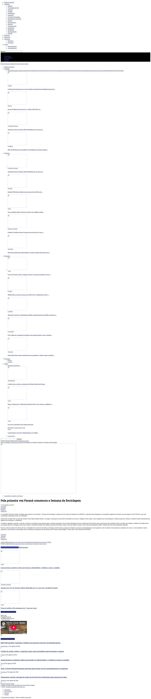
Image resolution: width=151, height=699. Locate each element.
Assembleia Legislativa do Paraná (13, 442)
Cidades (7, 4)
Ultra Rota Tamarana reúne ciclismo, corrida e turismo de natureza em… (29, 252)
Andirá (10, 10)
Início (2, 442)
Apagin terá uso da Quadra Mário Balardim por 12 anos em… (26, 129)
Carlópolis (11, 13)
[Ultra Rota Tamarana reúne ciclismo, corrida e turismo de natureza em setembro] (17, 247)
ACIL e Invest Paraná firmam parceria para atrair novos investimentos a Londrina (34, 668)
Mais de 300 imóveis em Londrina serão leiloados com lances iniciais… (28, 149)
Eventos (10, 291)
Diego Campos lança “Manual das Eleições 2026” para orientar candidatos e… (30, 404)
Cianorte (11, 15)
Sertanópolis (12, 32)
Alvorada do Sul (13, 8)
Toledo (10, 33)
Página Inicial (9, 2)
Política (7, 35)
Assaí (9, 208)
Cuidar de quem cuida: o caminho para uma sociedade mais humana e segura (32, 651)
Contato (6, 61)
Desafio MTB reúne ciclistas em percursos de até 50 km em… (25, 192)
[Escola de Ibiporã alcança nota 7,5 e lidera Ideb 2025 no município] (17, 104)
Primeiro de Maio (12, 229)
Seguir (9, 617)
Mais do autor (23, 547)
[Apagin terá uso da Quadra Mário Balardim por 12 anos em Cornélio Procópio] (17, 124)
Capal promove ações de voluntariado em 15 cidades (23, 432)
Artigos (3, 655)
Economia (3, 672)
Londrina (11, 28)
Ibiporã (10, 24)
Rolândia (11, 30)
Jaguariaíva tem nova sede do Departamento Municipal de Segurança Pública (30, 542)
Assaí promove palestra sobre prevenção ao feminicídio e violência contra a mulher (30, 568)
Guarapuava (12, 22)
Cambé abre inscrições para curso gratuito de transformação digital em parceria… (31, 89)
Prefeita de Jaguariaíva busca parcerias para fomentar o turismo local (27, 544)
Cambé (10, 11)
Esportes (7, 37)
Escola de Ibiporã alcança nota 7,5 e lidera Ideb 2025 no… (24, 109)
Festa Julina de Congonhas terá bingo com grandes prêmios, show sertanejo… (30, 335)
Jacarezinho (12, 26)
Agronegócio (12, 46)
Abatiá (10, 6)
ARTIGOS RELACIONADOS (10, 547)
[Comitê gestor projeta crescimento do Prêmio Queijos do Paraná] (17, 379)
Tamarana (10, 249)
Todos (10, 70)
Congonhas (11, 331)
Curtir (5, 615)
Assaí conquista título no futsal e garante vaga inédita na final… (26, 212)
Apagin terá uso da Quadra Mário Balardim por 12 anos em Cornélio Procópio (29, 588)
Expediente (7, 56)
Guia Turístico (8, 57)
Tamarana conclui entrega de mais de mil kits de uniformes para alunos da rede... (34, 677)
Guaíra (10, 21)
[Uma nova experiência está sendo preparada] (17, 419)
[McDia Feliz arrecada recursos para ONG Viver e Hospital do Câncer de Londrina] (17, 289)
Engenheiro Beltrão (14, 19)
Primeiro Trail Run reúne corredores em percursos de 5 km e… (26, 232)
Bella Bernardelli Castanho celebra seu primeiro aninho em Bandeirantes (30, 643)
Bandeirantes (4, 646)
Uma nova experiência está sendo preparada (20, 424)
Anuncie (6, 59)
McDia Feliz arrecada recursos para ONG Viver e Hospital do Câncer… (28, 294)
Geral (6, 44)
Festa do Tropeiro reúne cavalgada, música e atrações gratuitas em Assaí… (29, 274)
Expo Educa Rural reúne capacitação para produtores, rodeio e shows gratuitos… (31, 355)
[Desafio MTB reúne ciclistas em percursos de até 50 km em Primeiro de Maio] (17, 187)
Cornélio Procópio (14, 17)
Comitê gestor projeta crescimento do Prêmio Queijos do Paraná (26, 384)
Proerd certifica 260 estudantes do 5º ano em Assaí (19, 608)
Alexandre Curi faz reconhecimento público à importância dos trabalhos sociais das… (32, 315)
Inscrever (11, 618)
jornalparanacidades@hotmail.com (15, 687)
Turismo (7, 39)
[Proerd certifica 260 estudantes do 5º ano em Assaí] (10, 603)
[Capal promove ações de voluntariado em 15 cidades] (16, 427)
